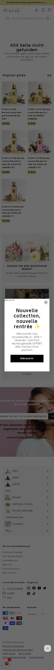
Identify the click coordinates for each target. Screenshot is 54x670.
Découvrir (27, 358)
